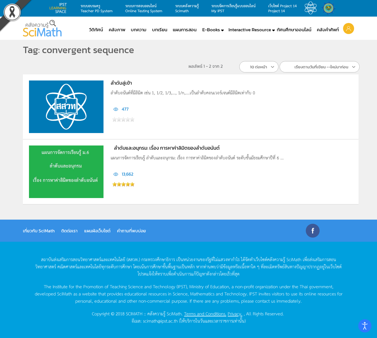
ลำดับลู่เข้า (121, 83)
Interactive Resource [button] (250, 29)
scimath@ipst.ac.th (160, 320)
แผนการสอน (185, 29)
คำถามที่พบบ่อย (131, 230)
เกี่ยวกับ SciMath (39, 230)
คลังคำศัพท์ (328, 29)
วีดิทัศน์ (96, 29)
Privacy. (235, 313)
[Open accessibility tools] (364, 325)
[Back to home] (42, 28)
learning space (60, 8)
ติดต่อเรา (69, 230)
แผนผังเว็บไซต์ (97, 230)
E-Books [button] (211, 29)
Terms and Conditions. (205, 313)
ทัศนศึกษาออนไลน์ (294, 29)
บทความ (138, 29)
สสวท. (312, 8)
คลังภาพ (117, 29)
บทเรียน (159, 29)
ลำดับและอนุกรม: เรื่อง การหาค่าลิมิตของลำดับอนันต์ (167, 148)
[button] (348, 28)
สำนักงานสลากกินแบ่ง (330, 8)
